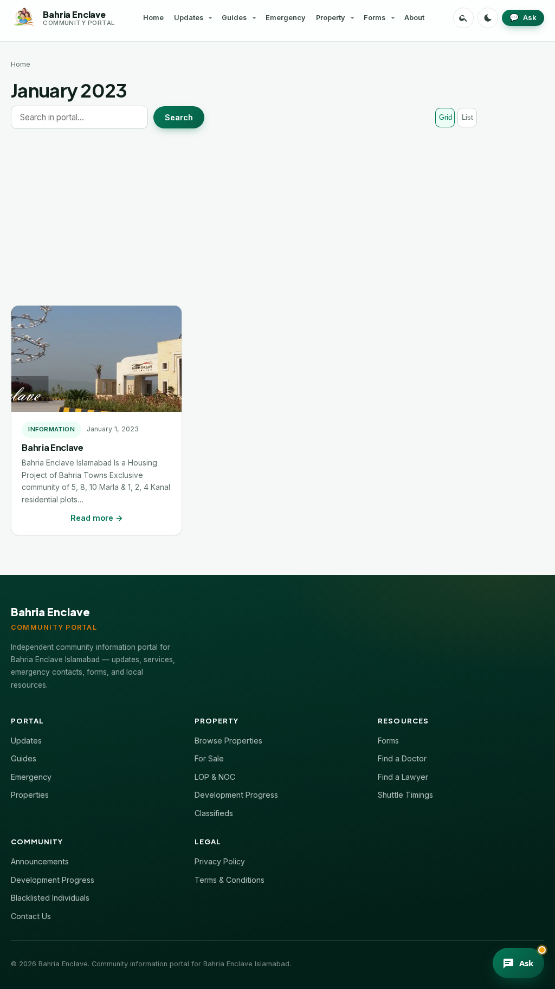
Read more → (96, 517)
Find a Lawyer (403, 776)
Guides (234, 18)
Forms (374, 18)
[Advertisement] (277, 217)
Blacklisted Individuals (50, 897)
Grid (445, 117)
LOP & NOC (215, 776)
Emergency (286, 18)
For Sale (209, 758)
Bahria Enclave (52, 447)
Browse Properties (228, 740)
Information (51, 429)
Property (330, 18)
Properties (30, 794)
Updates (188, 18)
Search (179, 117)
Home (153, 18)
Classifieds (214, 813)
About (414, 18)
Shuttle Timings (405, 794)
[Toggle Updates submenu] (210, 18)
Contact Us (31, 916)
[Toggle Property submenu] (352, 18)
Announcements (40, 861)
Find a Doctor (402, 758)
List (467, 117)
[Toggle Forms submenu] (393, 18)
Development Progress (236, 794)
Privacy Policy (220, 861)
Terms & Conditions (229, 879)
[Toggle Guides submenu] (254, 18)
